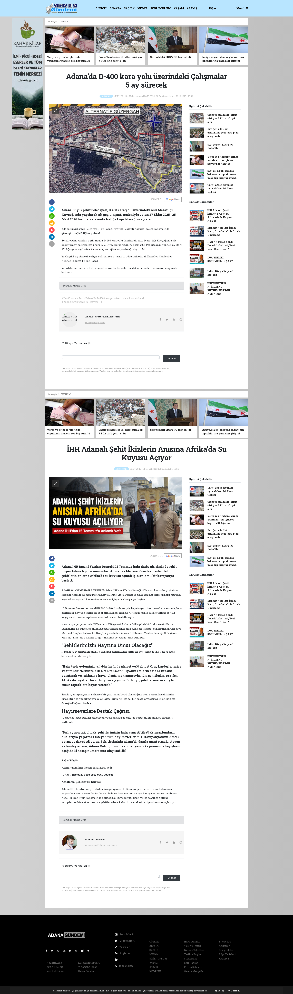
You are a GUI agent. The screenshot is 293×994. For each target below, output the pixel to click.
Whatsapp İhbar (87, 966)
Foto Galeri (126, 934)
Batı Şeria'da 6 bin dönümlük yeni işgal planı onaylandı (223, 132)
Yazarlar (124, 947)
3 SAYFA (115, 8)
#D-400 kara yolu (72, 298)
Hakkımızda (54, 962)
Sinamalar (190, 958)
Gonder (172, 358)
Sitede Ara (225, 941)
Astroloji (224, 958)
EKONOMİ (66, 394)
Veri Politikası (55, 971)
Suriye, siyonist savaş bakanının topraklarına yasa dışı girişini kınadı (222, 174)
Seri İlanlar (191, 962)
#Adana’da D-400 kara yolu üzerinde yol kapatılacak (114, 298)
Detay (220, 990)
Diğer (213, 8)
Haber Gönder (86, 971)
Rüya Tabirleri (227, 954)
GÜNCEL (101, 8)
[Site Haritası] (83, 950)
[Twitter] (53, 950)
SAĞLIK (129, 8)
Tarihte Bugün (192, 954)
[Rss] (77, 950)
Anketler (224, 945)
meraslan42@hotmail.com (101, 845)
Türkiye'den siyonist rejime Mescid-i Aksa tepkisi (220, 188)
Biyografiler (226, 950)
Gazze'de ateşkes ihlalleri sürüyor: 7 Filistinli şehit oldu (222, 118)
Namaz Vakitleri (194, 950)
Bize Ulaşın (126, 965)
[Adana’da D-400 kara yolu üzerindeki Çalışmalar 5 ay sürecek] (115, 148)
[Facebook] (48, 950)
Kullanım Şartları (89, 962)
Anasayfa (52, 21)
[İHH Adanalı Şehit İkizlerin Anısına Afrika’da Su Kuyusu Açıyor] (115, 512)
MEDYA (142, 8)
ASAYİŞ (192, 8)
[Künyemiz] (117, 959)
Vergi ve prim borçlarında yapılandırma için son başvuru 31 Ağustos (222, 160)
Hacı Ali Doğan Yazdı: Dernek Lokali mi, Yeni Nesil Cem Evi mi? (221, 245)
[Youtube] (65, 950)
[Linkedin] (71, 950)
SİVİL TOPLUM (160, 8)
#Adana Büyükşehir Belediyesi (80, 302)
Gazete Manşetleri (195, 971)
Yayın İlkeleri (54, 966)
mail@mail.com (95, 322)
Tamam (235, 990)
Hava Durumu (192, 941)
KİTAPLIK (155, 971)
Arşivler (124, 953)
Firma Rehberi (193, 967)
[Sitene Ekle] (89, 950)
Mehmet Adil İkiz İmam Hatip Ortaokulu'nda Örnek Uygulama (223, 231)
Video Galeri (126, 940)
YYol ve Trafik (192, 945)
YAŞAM (178, 8)
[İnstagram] (59, 950)
